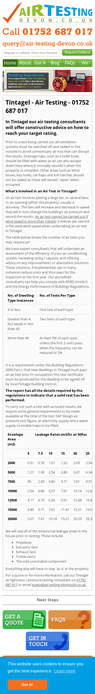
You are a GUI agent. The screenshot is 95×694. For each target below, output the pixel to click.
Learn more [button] (64, 671)
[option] (47, 81)
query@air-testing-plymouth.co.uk (59, 584)
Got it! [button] (27, 684)
